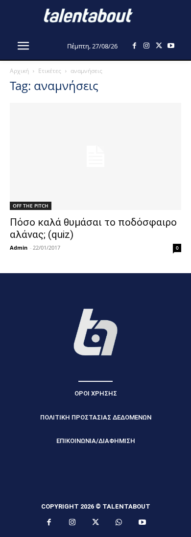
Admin (18, 247)
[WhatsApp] (119, 523)
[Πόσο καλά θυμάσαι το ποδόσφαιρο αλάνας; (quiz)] (95, 156)
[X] (158, 45)
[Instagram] (146, 45)
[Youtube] (171, 45)
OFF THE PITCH (30, 205)
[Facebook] (134, 45)
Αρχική (19, 71)
